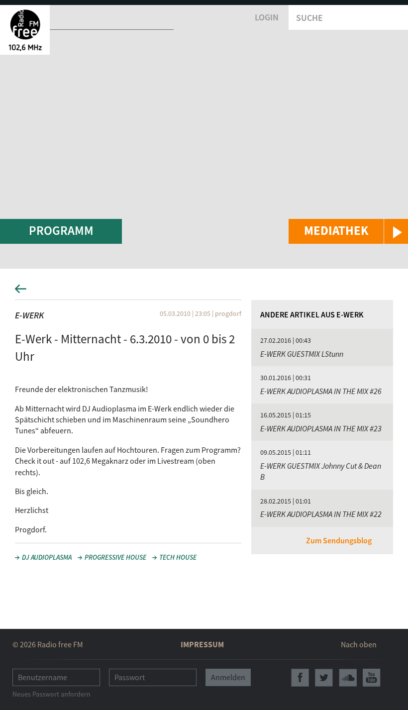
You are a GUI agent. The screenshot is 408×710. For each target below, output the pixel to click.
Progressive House (115, 557)
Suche (309, 17)
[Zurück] (204, 292)
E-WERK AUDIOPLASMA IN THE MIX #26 (321, 391)
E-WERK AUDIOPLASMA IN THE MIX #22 (321, 514)
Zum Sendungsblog (339, 540)
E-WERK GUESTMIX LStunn (301, 354)
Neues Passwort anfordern (51, 694)
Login (267, 17)
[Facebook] (300, 678)
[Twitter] (324, 678)
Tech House (178, 557)
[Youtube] (372, 678)
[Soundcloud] (348, 678)
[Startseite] (25, 30)
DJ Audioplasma (47, 557)
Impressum (202, 644)
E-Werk (29, 315)
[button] (348, 231)
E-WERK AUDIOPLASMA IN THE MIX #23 (321, 428)
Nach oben (359, 644)
